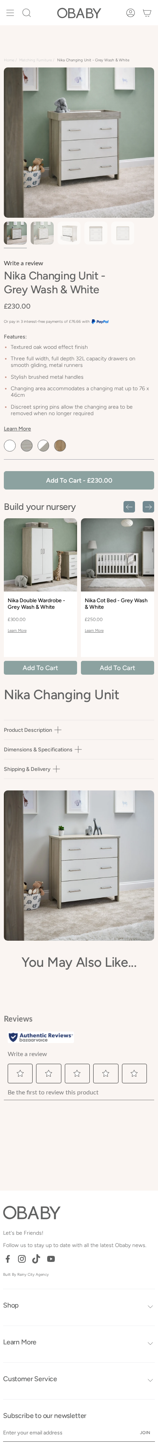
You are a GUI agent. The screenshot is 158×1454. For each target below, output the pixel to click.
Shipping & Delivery (27, 769)
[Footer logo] (32, 1212)
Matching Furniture (35, 60)
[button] (26, 12)
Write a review (23, 263)
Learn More (17, 429)
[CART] (147, 12)
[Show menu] (10, 12)
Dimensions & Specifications (38, 749)
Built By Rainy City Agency (26, 1274)
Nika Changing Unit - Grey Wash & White (93, 60)
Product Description (28, 730)
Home (9, 60)
